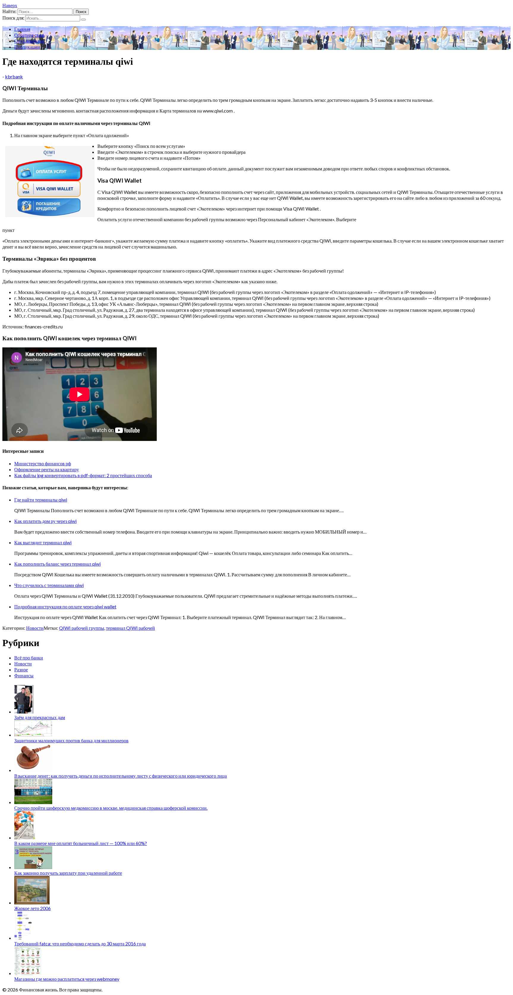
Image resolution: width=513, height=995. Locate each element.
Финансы (24, 675)
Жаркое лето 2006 (32, 908)
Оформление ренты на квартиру (46, 469)
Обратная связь (29, 35)
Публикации (27, 47)
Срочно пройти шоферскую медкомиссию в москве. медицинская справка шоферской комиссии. (111, 808)
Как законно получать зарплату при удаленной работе (68, 873)
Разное (21, 669)
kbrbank (14, 76)
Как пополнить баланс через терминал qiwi (57, 564)
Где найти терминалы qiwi (40, 499)
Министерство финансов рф (42, 463)
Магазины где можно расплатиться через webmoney (66, 979)
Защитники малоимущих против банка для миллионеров (71, 740)
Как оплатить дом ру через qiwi (45, 521)
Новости (35, 628)
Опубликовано (29, 41)
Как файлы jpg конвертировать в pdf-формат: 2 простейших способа (83, 475)
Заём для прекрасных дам (39, 717)
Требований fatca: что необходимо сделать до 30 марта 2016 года (80, 943)
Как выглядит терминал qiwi (43, 542)
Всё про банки (28, 657)
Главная (22, 29)
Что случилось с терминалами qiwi (49, 585)
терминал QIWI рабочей (130, 628)
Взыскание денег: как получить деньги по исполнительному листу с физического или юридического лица (120, 776)
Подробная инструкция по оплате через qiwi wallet (65, 606)
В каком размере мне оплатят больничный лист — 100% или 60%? (80, 843)
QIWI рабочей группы (81, 628)
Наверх (9, 5)
